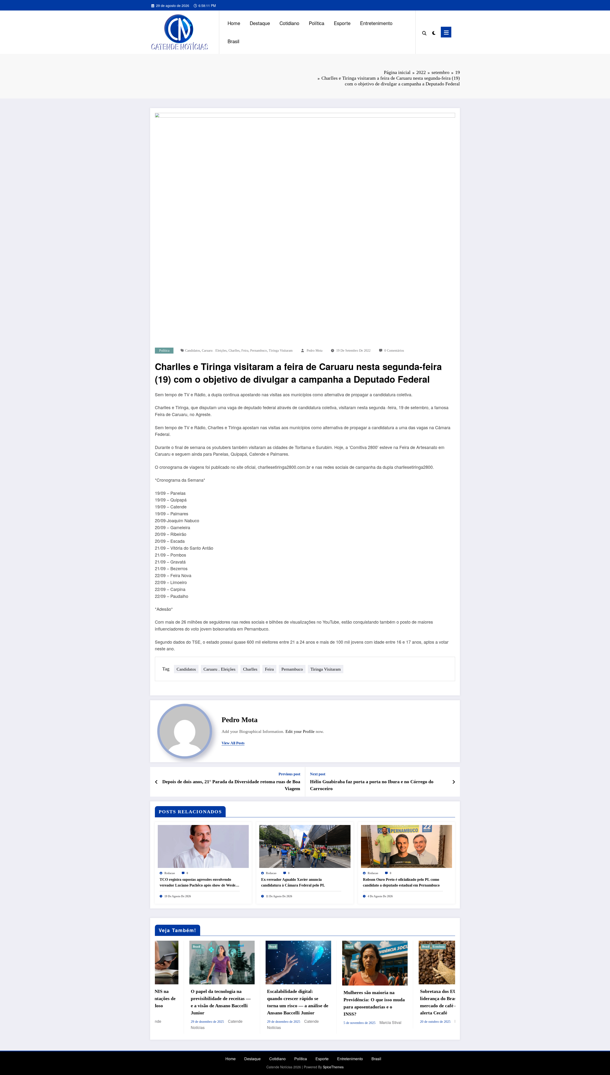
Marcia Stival (280, 1022)
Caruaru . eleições (214, 350)
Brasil (233, 41)
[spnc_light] (433, 31)
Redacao (169, 873)
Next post (317, 774)
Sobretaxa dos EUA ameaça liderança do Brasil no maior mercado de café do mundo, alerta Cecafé (338, 1002)
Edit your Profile (300, 731)
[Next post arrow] (453, 782)
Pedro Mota (314, 350)
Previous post (289, 774)
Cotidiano (289, 23)
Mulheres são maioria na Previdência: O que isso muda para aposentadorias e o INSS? (263, 1003)
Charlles (234, 350)
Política (316, 23)
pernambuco (258, 350)
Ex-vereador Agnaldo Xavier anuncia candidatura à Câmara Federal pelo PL (293, 882)
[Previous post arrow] (156, 782)
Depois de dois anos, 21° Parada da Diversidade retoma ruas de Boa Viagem (231, 785)
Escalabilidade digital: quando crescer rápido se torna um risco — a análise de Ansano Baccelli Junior (187, 1002)
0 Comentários (394, 350)
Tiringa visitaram (281, 350)
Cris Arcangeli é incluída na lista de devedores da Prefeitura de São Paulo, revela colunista (414, 992)
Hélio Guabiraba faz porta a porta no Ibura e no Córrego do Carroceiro (371, 785)
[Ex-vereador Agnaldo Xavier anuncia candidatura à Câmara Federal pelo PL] (304, 846)
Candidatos (192, 350)
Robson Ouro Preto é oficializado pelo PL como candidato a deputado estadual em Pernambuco (401, 882)
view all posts (233, 743)
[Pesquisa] (424, 32)
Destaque (260, 23)
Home (234, 23)
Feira (244, 350)
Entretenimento (376, 23)
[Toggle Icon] (446, 32)
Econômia (328, 946)
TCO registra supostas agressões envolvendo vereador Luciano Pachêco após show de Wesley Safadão (198, 882)
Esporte (342, 23)
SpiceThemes (333, 1067)
